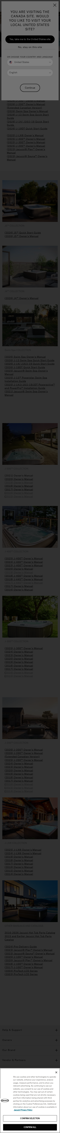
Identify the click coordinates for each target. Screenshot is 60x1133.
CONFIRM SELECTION (30, 1118)
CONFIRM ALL (30, 1127)
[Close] (56, 1072)
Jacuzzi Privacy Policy (23, 1110)
